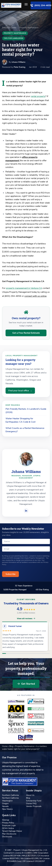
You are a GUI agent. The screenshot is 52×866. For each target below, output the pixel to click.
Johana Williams (18, 62)
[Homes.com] (36, 730)
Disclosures (7, 836)
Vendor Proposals (33, 806)
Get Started (28, 683)
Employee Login (9, 825)
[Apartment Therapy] (36, 716)
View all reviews (24, 618)
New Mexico (7, 809)
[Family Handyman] (36, 723)
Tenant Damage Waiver (12, 831)
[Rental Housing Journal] (26, 737)
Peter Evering (19, 67)
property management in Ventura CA (24, 288)
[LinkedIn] (26, 510)
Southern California (10, 795)
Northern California (10, 798)
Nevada (5, 806)
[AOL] (16, 708)
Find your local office (20, 390)
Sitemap (5, 820)
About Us (30, 795)
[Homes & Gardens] (16, 730)
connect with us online (35, 296)
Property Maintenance (28, 27)
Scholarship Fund (33, 800)
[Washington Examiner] (16, 716)
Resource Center (9, 27)
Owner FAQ (31, 803)
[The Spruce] (16, 723)
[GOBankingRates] (36, 708)
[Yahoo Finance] (16, 701)
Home (5, 746)
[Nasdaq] (36, 701)
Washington (7, 800)
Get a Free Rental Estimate (26, 332)
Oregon (5, 803)
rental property (38, 96)
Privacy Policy (8, 822)
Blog (11, 746)
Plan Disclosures (9, 833)
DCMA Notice (8, 828)
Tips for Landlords (13, 38)
